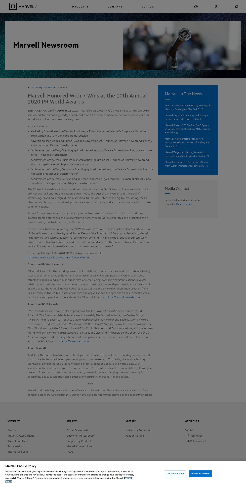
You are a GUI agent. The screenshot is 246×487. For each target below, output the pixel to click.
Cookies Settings (175, 474)
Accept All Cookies (200, 474)
